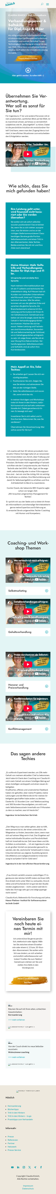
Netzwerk (12, 1146)
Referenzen (13, 1140)
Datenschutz (28, 1188)
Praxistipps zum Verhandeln (20, 1119)
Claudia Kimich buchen (28, 58)
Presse (11, 1136)
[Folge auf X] (29, 1167)
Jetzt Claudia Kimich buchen (28, 980)
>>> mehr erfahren (16, 1019)
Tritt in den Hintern (16, 1112)
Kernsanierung (14, 1106)
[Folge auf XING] (35, 1167)
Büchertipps (13, 1109)
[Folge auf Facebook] (41, 1167)
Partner (11, 1143)
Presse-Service (14, 1150)
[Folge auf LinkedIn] (18, 1167)
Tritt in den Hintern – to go (19, 1116)
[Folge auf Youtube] (12, 1167)
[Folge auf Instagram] (23, 1167)
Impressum (28, 1185)
